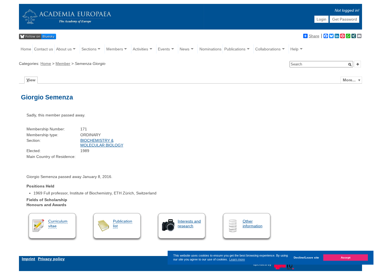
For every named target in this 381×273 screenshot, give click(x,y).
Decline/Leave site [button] (306, 257)
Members (114, 49)
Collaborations (268, 49)
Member (63, 63)
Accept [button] (345, 257)
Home (26, 49)
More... (349, 80)
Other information (252, 223)
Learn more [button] (237, 259)
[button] (350, 64)
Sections (89, 49)
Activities (140, 49)
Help (294, 49)
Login (321, 19)
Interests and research (189, 223)
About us (64, 49)
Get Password (344, 19)
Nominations (210, 49)
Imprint (28, 259)
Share (314, 36)
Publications (234, 49)
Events (164, 49)
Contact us (43, 49)
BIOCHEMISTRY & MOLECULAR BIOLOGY (101, 142)
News (184, 49)
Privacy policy (51, 259)
